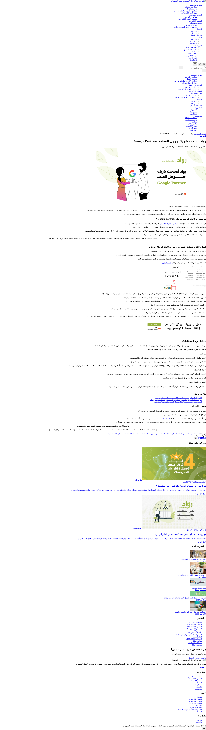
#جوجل (169, 434)
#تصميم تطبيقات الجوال (180, 434)
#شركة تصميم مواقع (124, 434)
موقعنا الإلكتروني (166, 263)
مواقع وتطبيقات (196, 5)
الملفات (194, 51)
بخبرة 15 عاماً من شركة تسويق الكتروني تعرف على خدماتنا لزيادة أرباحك (176, 400)
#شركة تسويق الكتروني (157, 434)
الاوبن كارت (193, 58)
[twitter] (205, 668)
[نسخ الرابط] (195, 438)
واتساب (190, 658)
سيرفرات (194, 33)
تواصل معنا (199, 658)
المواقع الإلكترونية (191, 7)
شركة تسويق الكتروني (168, 223)
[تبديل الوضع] (200, 64)
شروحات (198, 45)
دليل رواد (198, 37)
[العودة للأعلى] (204, 728)
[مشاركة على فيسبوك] (203, 438)
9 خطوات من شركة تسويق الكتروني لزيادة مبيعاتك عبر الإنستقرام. (178, 402)
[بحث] (204, 64)
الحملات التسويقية (163, 419)
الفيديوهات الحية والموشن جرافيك (185, 27)
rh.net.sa (199, 720)
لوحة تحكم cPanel (191, 47)
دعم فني (198, 687)
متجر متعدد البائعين (190, 49)
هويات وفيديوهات (196, 23)
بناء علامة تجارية (191, 25)
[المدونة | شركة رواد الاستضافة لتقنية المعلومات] (188, 1)
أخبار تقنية (193, 60)
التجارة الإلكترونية (195, 15)
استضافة (198, 29)
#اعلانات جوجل (194, 434)
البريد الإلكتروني (191, 56)
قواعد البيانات (192, 54)
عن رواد (197, 134)
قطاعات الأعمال (196, 35)
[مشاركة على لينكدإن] (201, 438)
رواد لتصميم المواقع (195, 676)
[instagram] (201, 668)
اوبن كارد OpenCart (194, 639)
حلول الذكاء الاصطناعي (189, 13)
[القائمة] (195, 64)
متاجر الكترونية (196, 680)
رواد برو (198, 630)
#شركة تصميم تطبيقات (141, 434)
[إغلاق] (181, 67)
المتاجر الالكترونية (191, 17)
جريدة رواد (193, 43)
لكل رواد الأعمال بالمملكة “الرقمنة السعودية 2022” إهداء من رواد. (178, 398)
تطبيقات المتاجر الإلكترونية (187, 19)
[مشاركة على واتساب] (198, 438)
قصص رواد (193, 41)
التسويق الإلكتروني (195, 21)
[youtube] (203, 668)
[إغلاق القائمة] (204, 70)
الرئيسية (203, 134)
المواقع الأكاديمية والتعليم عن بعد (185, 11)
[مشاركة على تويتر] (205, 438)
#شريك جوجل (112, 434)
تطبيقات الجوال (191, 9)
